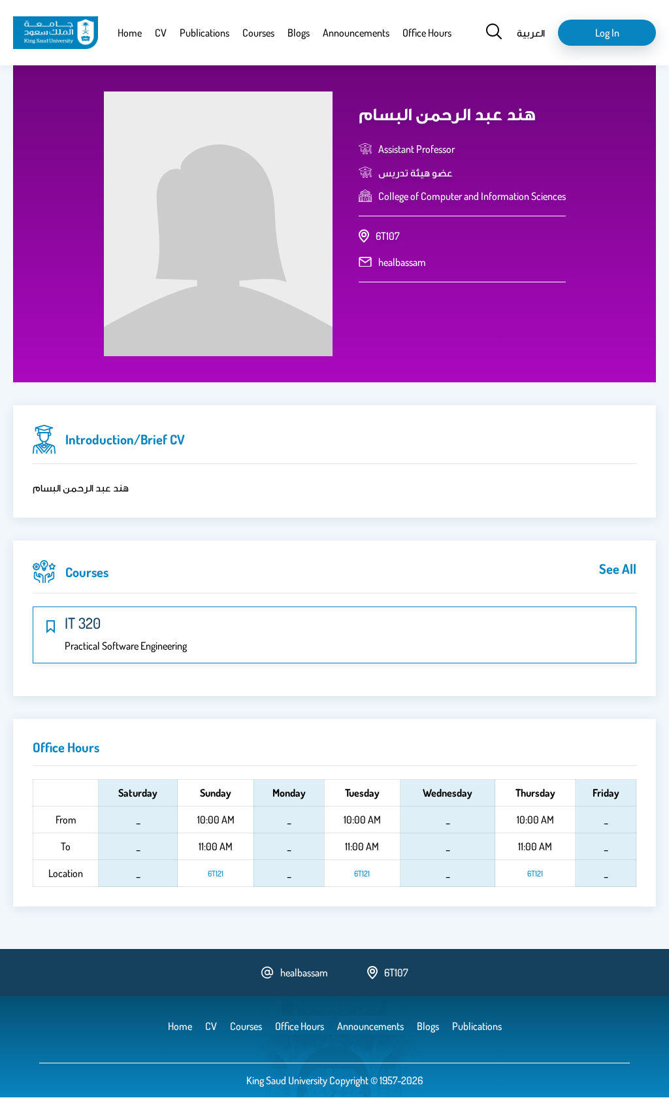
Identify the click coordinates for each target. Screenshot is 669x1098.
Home (130, 32)
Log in (607, 32)
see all (617, 568)
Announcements (356, 32)
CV (161, 32)
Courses (258, 32)
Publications (204, 32)
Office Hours (426, 32)
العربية (531, 32)
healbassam (402, 262)
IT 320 (83, 623)
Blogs (298, 32)
